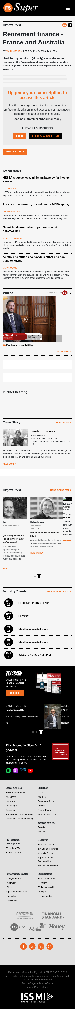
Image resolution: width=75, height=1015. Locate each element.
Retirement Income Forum (33, 577)
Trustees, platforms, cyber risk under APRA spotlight (37, 204)
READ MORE (8, 464)
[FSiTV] (66, 293)
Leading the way (43, 431)
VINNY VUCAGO (10, 268)
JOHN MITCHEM (14, 51)
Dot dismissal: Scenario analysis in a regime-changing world (53, 516)
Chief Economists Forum (33, 603)
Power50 (23, 590)
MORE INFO (11, 698)
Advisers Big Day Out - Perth (35, 629)
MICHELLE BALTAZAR (12, 238)
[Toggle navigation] (68, 7)
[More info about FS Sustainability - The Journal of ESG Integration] (60, 691)
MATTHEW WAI (9, 188)
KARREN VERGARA (11, 211)
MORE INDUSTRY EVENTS (59, 566)
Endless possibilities (20, 345)
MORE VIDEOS (64, 352)
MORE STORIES (63, 422)
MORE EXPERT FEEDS (60, 490)
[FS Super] (20, 8)
